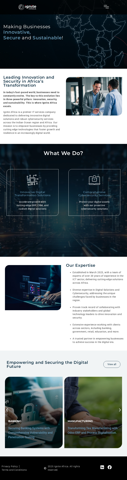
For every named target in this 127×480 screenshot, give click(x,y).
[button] (7, 410)
